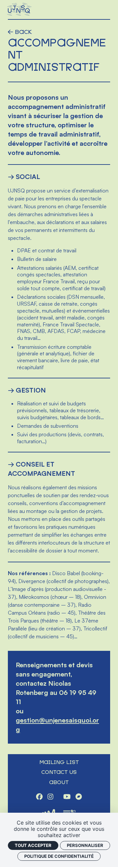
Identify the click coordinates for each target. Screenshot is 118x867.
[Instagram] (50, 797)
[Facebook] (39, 797)
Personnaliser (85, 845)
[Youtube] (67, 797)
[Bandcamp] (78, 797)
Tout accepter (33, 845)
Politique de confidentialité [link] (59, 856)
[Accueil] (19, 9)
